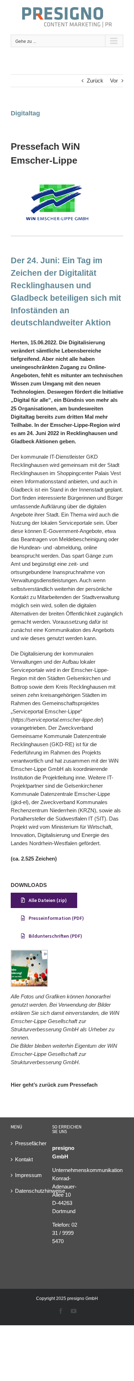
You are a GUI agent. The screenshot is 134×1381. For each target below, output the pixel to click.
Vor (114, 81)
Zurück (95, 81)
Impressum (26, 1175)
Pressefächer (26, 1143)
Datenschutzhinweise (26, 1191)
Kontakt (24, 1159)
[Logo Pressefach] (57, 181)
